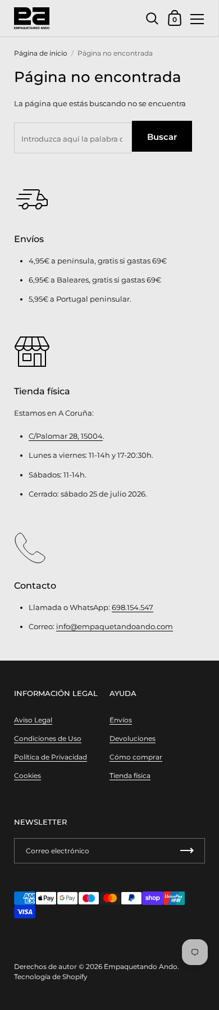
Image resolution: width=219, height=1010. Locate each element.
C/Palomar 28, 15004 (66, 435)
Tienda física (130, 775)
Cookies (27, 775)
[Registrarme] (187, 850)
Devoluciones (133, 738)
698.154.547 (132, 607)
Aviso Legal (33, 720)
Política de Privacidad (50, 757)
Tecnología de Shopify (51, 976)
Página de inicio (40, 53)
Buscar (162, 136)
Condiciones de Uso (47, 738)
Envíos (121, 720)
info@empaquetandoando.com (114, 626)
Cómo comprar (136, 757)
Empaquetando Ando (140, 966)
